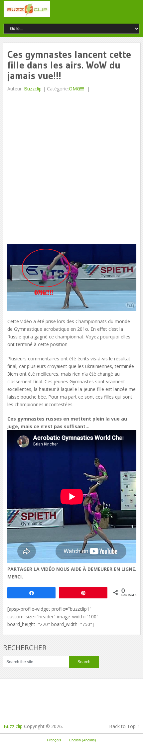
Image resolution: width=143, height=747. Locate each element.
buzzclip (33, 88)
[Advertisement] (71, 168)
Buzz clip (13, 726)
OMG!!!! (76, 88)
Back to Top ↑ (124, 726)
